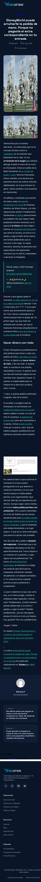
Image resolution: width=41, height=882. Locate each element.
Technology (20, 15)
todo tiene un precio (28, 357)
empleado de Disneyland (25, 229)
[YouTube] (25, 786)
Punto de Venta (9, 800)
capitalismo (8, 154)
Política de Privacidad (15, 877)
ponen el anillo (25, 424)
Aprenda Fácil (8, 831)
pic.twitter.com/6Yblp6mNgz (19, 274)
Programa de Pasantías (12, 852)
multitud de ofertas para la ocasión (18, 410)
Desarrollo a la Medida (11, 803)
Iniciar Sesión (8, 835)
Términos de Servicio (32, 877)
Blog (5, 828)
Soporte (6, 824)
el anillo (18, 215)
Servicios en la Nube (11, 807)
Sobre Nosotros (9, 856)
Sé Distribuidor (8, 849)
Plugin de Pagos (9, 810)
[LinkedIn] (18, 786)
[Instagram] (12, 786)
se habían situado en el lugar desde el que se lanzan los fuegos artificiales (20, 521)
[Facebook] (5, 786)
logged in (12, 758)
